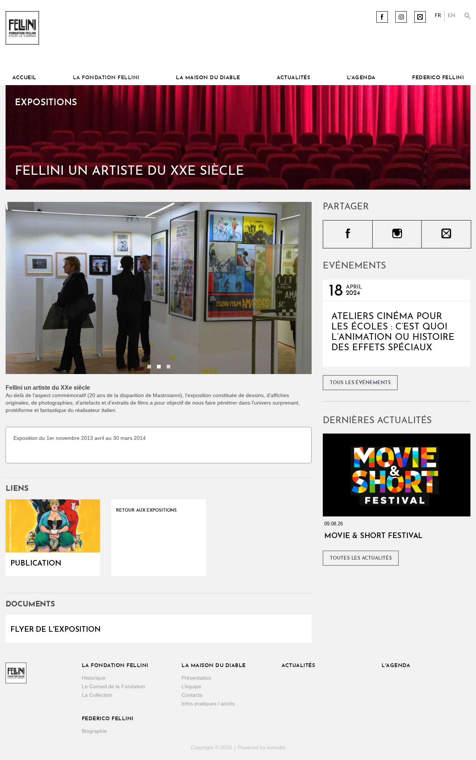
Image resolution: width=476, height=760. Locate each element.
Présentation (196, 678)
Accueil (24, 78)
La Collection (97, 695)
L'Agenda (361, 78)
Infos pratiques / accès (208, 703)
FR (438, 16)
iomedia (276, 747)
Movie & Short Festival (373, 536)
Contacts (191, 695)
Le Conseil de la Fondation (113, 686)
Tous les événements (360, 382)
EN (452, 16)
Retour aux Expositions (146, 510)
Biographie (94, 731)
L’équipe (191, 686)
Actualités (293, 78)
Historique (94, 678)
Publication (35, 563)
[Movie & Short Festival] (396, 475)
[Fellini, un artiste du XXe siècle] (53, 526)
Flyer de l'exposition (55, 630)
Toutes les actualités (361, 558)
